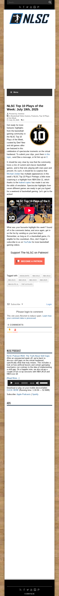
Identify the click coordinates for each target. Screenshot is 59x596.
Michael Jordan (13, 174)
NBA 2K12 (36, 276)
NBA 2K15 (11, 280)
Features (34, 116)
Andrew (21, 114)
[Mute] (37, 382)
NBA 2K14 (46, 276)
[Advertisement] (29, 56)
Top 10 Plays (26, 284)
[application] (29, 383)
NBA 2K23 (33, 280)
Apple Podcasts (24, 394)
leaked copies (25, 182)
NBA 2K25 (43, 280)
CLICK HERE (13, 390)
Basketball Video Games (20, 116)
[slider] (44, 382)
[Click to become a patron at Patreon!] (29, 265)
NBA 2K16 (22, 280)
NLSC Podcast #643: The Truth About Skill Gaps (28, 356)
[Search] (50, 2)
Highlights (24, 276)
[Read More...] (13, 378)
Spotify (35, 394)
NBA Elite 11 (13, 284)
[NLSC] (29, 21)
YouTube (27, 242)
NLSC (32, 594)
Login (49, 304)
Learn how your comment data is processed (29, 317)
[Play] (11, 382)
